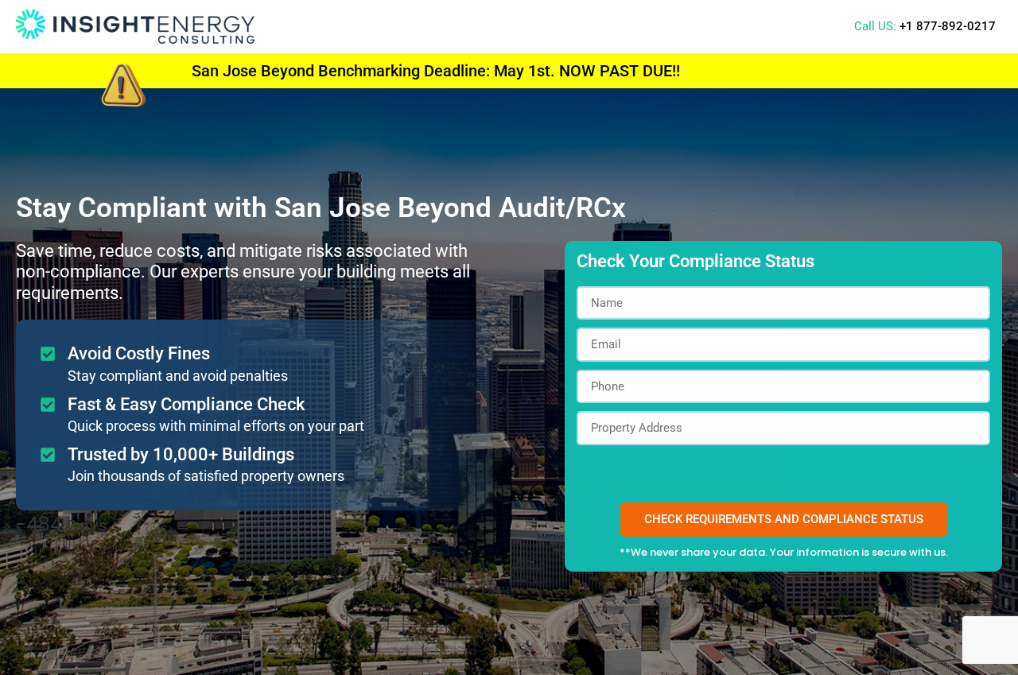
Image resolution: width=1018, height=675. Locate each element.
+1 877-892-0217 (947, 26)
